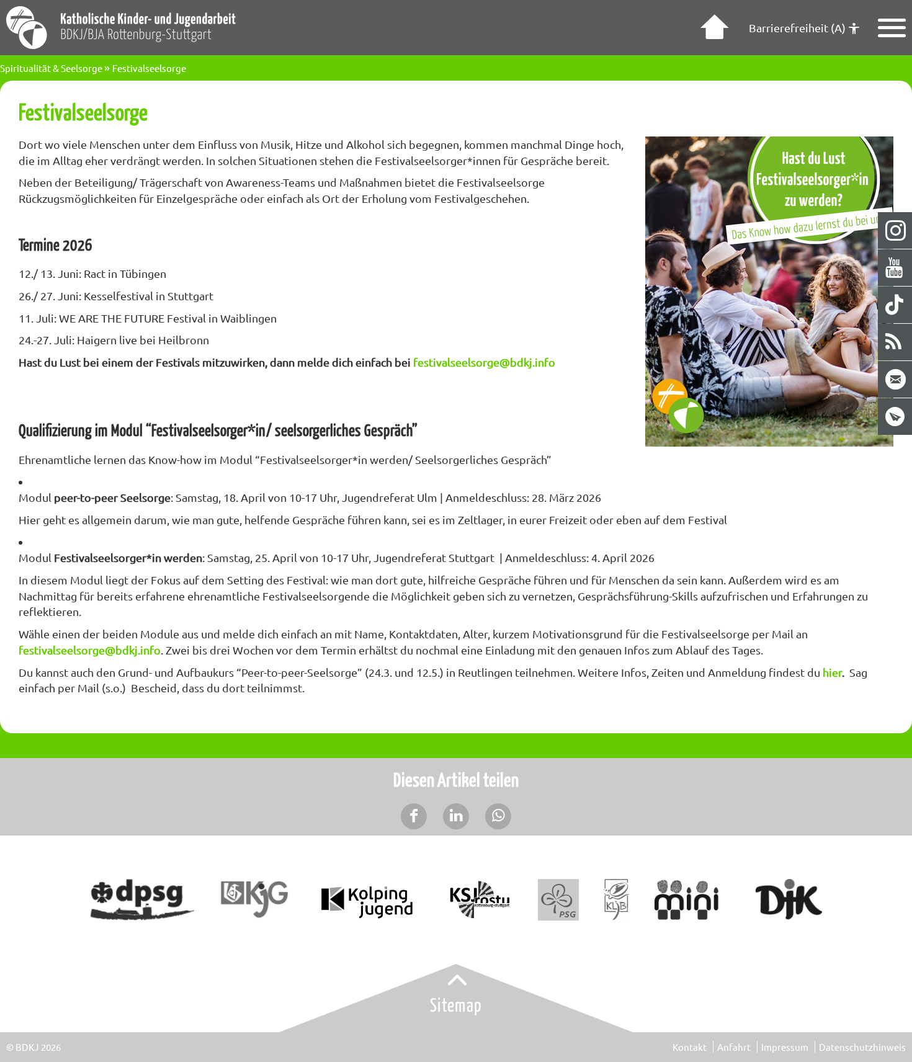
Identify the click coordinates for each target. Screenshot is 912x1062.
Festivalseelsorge (149, 68)
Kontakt (690, 1047)
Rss (895, 342)
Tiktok (895, 304)
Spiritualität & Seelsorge (51, 68)
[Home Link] (712, 28)
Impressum (784, 1047)
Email (895, 379)
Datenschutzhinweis (862, 1047)
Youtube (895, 267)
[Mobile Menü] (892, 28)
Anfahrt (734, 1047)
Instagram (895, 230)
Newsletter (895, 416)
